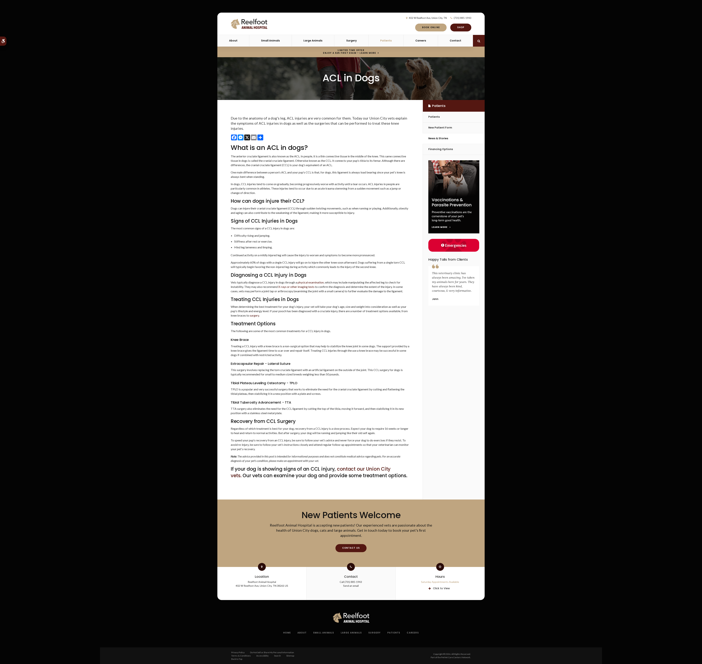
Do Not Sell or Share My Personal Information (272, 652)
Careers (420, 40)
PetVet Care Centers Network (455, 657)
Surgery (351, 40)
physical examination (311, 282)
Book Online (431, 27)
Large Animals (312, 40)
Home (287, 632)
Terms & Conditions (241, 655)
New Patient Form (440, 127)
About (233, 40)
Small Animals (270, 40)
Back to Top (236, 659)
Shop (461, 27)
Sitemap (290, 655)
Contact (455, 40)
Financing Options (440, 149)
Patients (386, 40)
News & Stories (438, 138)
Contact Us (351, 547)
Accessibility (262, 655)
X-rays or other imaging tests (296, 286)
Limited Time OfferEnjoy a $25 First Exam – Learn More (349, 51)
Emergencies (455, 245)
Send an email (351, 585)
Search (277, 655)
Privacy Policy (238, 652)
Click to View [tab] (441, 588)
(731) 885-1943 (462, 17)
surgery (254, 315)
